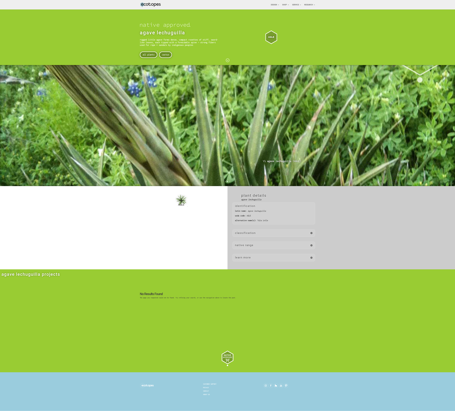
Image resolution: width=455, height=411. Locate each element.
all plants (149, 54)
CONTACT (206, 391)
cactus (165, 54)
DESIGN (274, 5)
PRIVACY (206, 387)
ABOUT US (206, 394)
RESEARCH (308, 5)
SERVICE (295, 5)
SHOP (284, 5)
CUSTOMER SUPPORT (209, 384)
